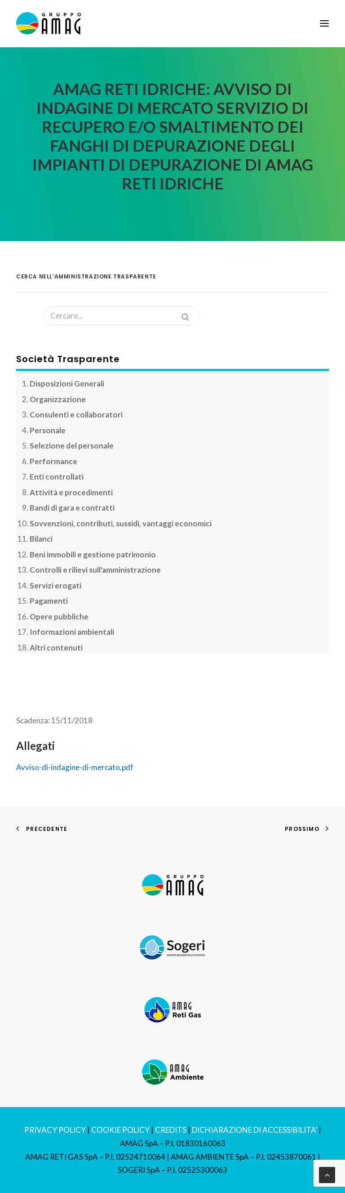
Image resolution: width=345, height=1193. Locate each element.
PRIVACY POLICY (55, 1130)
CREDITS (170, 1130)
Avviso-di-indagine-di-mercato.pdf (74, 767)
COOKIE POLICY (120, 1130)
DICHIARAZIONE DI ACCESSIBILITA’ (254, 1130)
